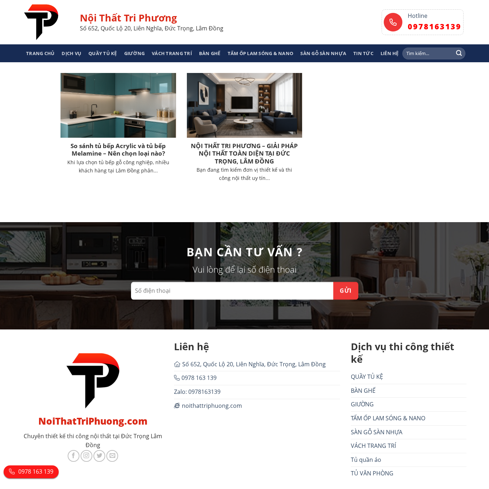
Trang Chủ (40, 53)
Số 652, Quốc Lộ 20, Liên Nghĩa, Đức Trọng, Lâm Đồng (254, 364)
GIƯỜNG (134, 53)
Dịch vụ (71, 53)
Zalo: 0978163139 (197, 392)
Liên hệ (390, 53)
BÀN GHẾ (210, 53)
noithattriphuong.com (212, 406)
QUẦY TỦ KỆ (102, 53)
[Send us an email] (112, 456)
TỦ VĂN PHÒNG (372, 473)
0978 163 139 (199, 378)
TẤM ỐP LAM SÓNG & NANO (261, 53)
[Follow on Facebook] (73, 456)
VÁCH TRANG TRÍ (172, 53)
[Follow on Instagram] (86, 456)
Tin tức (363, 53)
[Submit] (459, 53)
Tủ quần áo (366, 460)
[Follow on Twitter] (99, 456)
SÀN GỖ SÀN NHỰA (323, 53)
